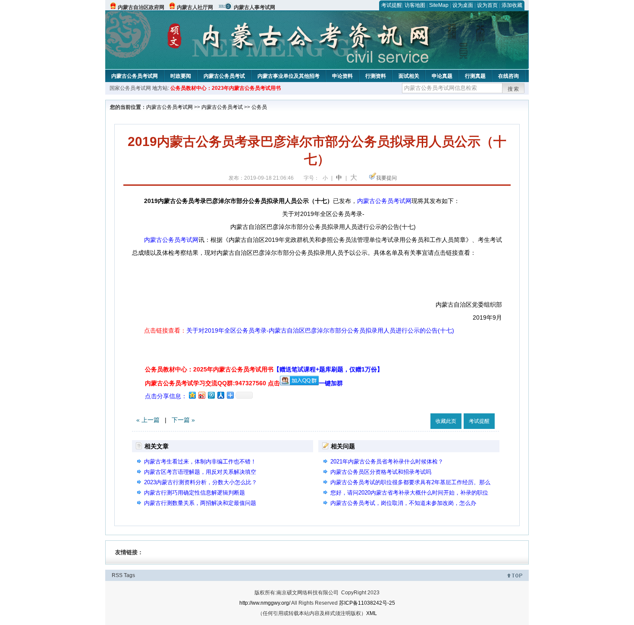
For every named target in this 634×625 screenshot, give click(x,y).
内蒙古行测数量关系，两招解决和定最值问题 (200, 503)
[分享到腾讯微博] (211, 395)
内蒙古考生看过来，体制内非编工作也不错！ (200, 461)
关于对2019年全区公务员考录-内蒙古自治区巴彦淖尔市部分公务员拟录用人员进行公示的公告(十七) (320, 330)
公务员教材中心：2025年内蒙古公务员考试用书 (264, 369)
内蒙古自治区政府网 (141, 7)
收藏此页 (446, 421)
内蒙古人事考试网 (254, 7)
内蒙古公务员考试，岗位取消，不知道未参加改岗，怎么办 (403, 503)
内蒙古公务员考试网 (134, 76)
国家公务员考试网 (130, 88)
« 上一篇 (148, 419)
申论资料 (342, 76)
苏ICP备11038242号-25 (367, 603)
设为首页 (487, 5)
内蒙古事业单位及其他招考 (288, 76)
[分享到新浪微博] (201, 395)
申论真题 (442, 76)
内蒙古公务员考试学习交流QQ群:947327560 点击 (212, 383)
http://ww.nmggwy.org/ (264, 603)
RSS (117, 575)
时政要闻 (180, 76)
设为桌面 (462, 5)
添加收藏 (512, 5)
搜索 (514, 89)
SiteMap (439, 5)
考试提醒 (391, 5)
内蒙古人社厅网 (195, 7)
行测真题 (475, 76)
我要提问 (386, 178)
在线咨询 (508, 76)
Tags (129, 575)
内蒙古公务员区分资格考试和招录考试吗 (380, 472)
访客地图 (415, 5)
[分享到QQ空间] (192, 395)
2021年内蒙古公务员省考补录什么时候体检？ (386, 461)
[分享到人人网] (220, 395)
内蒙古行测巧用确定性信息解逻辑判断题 (194, 492)
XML (371, 613)
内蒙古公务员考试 (224, 76)
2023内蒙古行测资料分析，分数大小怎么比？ (200, 482)
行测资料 (375, 76)
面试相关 (409, 76)
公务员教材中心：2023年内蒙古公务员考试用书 (225, 88)
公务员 (259, 107)
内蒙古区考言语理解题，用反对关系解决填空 (200, 472)
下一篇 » (183, 419)
